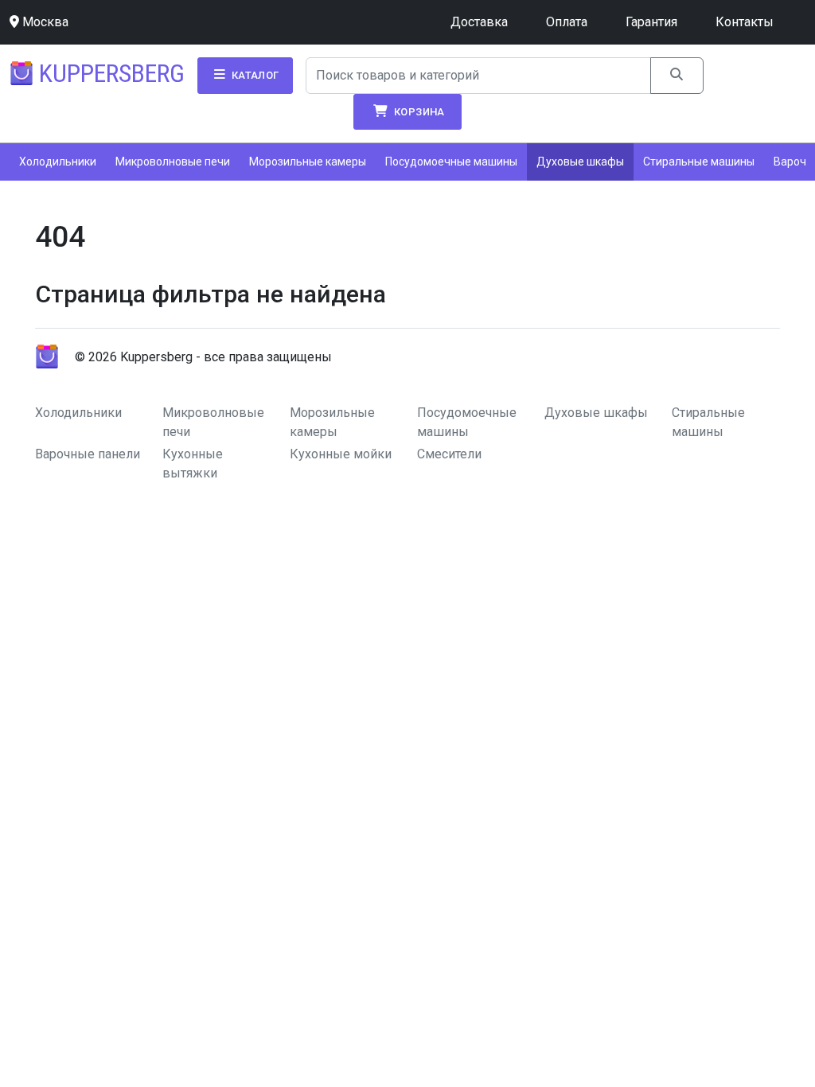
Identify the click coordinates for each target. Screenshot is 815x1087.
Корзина (418, 112)
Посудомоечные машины (451, 161)
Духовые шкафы (580, 161)
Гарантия (651, 21)
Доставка (479, 21)
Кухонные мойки (341, 454)
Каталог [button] (253, 75)
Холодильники (57, 161)
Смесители (449, 454)
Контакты (745, 21)
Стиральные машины (699, 161)
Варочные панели (87, 454)
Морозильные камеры (307, 161)
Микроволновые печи (172, 161)
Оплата (566, 21)
